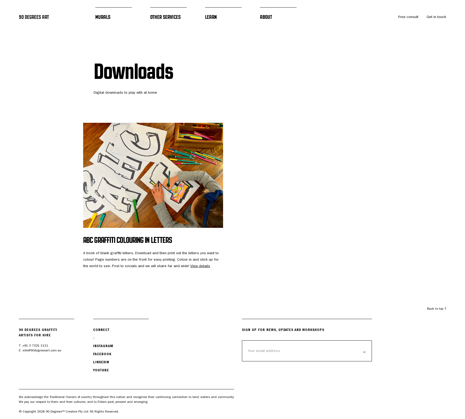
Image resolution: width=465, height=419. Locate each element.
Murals (102, 17)
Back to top (435, 308)
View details (200, 266)
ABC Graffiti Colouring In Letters (127, 240)
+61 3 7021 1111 (35, 345)
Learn (211, 17)
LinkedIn (101, 362)
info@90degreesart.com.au (42, 350)
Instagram (103, 346)
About (266, 17)
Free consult (408, 17)
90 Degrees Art (34, 17)
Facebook (102, 354)
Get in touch (436, 17)
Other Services (165, 17)
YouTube (101, 370)
